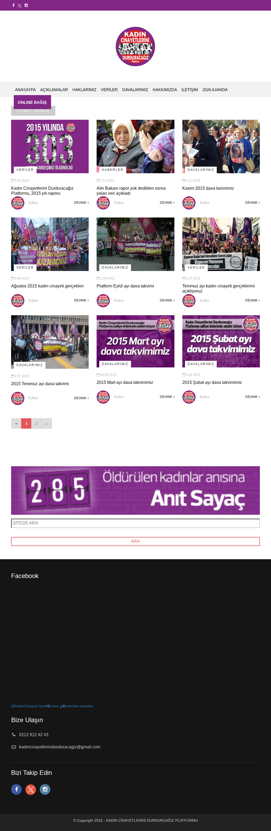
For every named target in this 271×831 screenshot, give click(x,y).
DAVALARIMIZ (135, 89)
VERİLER (109, 89)
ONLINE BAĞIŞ (32, 102)
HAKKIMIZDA (165, 89)
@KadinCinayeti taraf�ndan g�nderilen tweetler (52, 706)
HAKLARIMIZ (84, 89)
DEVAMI (80, 203)
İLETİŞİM (190, 89)
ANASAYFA (25, 89)
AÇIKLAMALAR (54, 89)
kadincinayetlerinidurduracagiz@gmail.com (59, 747)
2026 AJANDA (215, 89)
